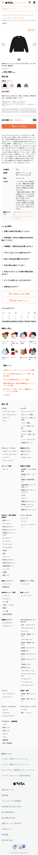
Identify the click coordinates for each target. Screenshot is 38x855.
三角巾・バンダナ (8, 605)
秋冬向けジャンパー (8, 530)
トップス (23, 408)
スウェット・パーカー (9, 448)
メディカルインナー (27, 685)
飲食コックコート (7, 581)
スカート (5, 709)
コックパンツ (25, 584)
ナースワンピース (26, 682)
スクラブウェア (7, 623)
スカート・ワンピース (9, 706)
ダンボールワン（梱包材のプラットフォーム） (19, 770)
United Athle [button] (5, 68)
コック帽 (5, 611)
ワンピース (6, 713)
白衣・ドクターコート (28, 625)
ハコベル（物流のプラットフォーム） (15, 764)
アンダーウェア (7, 544)
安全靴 (4, 550)
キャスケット (6, 599)
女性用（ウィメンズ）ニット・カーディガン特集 (18, 370)
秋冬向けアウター (8, 560)
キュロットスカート (8, 716)
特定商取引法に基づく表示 (11, 806)
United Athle (17, 212)
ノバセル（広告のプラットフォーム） (15, 759)
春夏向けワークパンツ (28, 509)
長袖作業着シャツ (8, 566)
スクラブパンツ (7, 626)
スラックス (24, 518)
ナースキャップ (26, 679)
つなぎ (23, 495)
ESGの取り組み (7, 840)
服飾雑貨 (5, 740)
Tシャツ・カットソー (28, 411)
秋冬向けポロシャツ (8, 563)
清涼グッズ (6, 730)
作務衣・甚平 (24, 690)
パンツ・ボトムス (26, 515)
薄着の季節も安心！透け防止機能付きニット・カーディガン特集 (18, 384)
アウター (4, 408)
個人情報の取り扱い (9, 818)
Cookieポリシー (7, 829)
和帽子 (4, 608)
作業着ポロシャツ (26, 442)
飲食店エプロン (25, 448)
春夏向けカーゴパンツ (28, 501)
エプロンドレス (26, 457)
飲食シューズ (24, 592)
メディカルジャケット (28, 628)
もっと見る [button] (6, 395)
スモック (24, 498)
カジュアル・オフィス (20, 216)
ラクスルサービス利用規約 (11, 801)
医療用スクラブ (7, 620)
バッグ (4, 724)
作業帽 (4, 572)
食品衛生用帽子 (7, 614)
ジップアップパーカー (9, 454)
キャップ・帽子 (7, 466)
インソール (6, 569)
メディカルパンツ (26, 639)
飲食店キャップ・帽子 (9, 592)
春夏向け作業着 (25, 466)
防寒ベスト (6, 575)
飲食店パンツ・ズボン (27, 581)
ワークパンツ (6, 541)
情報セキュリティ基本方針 (11, 823)
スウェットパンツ (8, 460)
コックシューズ (26, 595)
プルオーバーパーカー (9, 451)
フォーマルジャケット (9, 414)
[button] (31, 30)
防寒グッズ (6, 727)
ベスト (4, 421)
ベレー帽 (5, 602)
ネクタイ (5, 734)
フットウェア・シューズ (28, 706)
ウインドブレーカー (8, 411)
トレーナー (6, 457)
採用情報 (5, 795)
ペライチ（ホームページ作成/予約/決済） (17, 776)
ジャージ (4, 690)
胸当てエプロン (26, 451)
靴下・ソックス (26, 713)
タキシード (6, 417)
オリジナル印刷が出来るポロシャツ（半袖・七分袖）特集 (18, 375)
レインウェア (6, 523)
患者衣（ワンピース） (28, 648)
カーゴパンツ (6, 538)
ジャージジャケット (8, 694)
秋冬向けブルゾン (8, 526)
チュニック (24, 631)
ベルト (4, 737)
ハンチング (6, 595)
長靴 (3, 553)
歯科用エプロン (26, 667)
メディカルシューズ (27, 670)
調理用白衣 (6, 587)
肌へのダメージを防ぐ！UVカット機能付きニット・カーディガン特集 (18, 390)
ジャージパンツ (7, 697)
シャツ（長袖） (26, 423)
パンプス (24, 709)
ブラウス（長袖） (26, 431)
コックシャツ (6, 584)
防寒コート (6, 520)
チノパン (24, 521)
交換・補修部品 (7, 743)
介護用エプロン (26, 664)
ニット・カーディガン (28, 439)
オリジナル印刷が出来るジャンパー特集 (16, 379)
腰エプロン (24, 454)
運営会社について (8, 790)
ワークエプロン (7, 547)
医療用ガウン (25, 651)
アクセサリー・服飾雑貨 (9, 721)
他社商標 (5, 834)
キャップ (5, 469)
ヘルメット (6, 556)
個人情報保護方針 (8, 812)
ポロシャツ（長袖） (27, 414)
